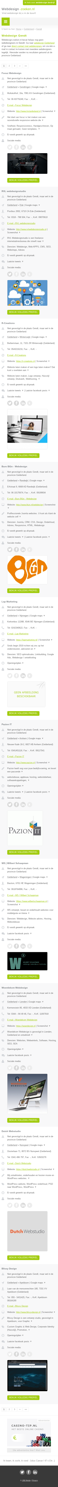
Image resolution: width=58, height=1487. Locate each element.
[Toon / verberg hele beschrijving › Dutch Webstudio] (31, 1177)
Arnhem (23, 738)
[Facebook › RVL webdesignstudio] (16, 274)
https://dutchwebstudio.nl (27, 1169)
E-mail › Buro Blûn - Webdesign (22, 499)
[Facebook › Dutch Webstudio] (16, 1205)
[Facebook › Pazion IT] (16, 804)
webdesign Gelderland (44, 43)
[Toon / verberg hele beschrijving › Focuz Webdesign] (31, 119)
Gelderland (12, 87)
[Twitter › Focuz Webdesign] (9, 147)
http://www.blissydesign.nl (28, 1312)
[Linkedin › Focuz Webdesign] (23, 147)
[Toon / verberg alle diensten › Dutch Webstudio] (31, 1185)
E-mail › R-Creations (16, 355)
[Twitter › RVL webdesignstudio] (9, 274)
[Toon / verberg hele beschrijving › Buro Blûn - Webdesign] (31, 515)
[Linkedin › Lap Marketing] (23, 675)
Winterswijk (25, 337)
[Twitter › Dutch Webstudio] (9, 1205)
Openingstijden (15, 663)
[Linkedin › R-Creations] (23, 403)
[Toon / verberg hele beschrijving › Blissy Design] (31, 1319)
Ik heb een (39, 2)
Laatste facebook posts (37, 390)
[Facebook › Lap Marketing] (16, 675)
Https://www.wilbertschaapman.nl (31, 901)
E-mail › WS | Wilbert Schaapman (23, 895)
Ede (21, 205)
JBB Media (26, 1480)
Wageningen (25, 877)
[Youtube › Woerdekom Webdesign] (29, 1067)
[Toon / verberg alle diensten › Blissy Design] (31, 1328)
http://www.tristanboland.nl (28, 111)
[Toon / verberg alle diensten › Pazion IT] (31, 779)
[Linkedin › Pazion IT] (23, 804)
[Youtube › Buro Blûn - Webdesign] (29, 549)
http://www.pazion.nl (25, 762)
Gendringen (25, 87)
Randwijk (24, 480)
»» (26, 66)
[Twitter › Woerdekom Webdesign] (9, 1067)
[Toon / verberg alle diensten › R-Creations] (31, 377)
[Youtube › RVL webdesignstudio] (29, 274)
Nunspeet (24, 1145)
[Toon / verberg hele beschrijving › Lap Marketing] (31, 647)
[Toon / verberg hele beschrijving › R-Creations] (31, 369)
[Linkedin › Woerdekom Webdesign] (23, 1067)
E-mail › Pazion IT (15, 756)
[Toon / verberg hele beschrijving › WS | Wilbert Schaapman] (31, 911)
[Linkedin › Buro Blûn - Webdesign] (23, 549)
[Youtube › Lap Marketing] (29, 675)
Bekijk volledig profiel (23, 180)
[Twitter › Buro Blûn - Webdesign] (9, 549)
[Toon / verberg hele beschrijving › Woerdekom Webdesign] (31, 1033)
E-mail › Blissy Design (17, 1306)
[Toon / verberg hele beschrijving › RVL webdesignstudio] (31, 239)
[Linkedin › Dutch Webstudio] (23, 1205)
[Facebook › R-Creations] (16, 403)
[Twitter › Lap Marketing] (9, 675)
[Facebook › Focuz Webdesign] (16, 147)
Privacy (35, 1480)
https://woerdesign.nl (25, 1026)
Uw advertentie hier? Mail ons (29, 1450)
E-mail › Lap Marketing (17, 634)
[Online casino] (29, 1420)
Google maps (39, 87)
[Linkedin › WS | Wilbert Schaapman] (23, 946)
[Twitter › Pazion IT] (9, 804)
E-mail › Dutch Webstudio (19, 1163)
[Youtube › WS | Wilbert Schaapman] (29, 946)
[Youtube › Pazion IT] (29, 804)
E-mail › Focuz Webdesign (19, 105)
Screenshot (49, 111)
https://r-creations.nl (25, 361)
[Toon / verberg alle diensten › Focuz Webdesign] (31, 127)
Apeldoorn (24, 1282)
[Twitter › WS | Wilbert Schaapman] (9, 946)
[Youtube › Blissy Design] (29, 1354)
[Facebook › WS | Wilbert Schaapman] (16, 946)
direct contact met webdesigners (27, 46)
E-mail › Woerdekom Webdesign (22, 1020)
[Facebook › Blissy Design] (16, 1354)
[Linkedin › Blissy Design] (23, 1354)
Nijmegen (24, 615)
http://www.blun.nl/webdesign (29, 505)
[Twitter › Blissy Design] (9, 1354)
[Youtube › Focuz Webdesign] (29, 147)
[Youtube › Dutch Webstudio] (29, 1205)
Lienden (23, 1002)
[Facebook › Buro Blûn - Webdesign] (16, 549)
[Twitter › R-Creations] (9, 403)
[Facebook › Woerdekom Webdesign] (16, 1067)
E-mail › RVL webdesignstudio (21, 223)
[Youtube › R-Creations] (29, 403)
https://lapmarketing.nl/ (27, 640)
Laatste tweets (15, 261)
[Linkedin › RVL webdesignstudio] (23, 274)
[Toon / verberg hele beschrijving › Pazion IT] (31, 770)
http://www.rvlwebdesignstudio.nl (31, 229)
